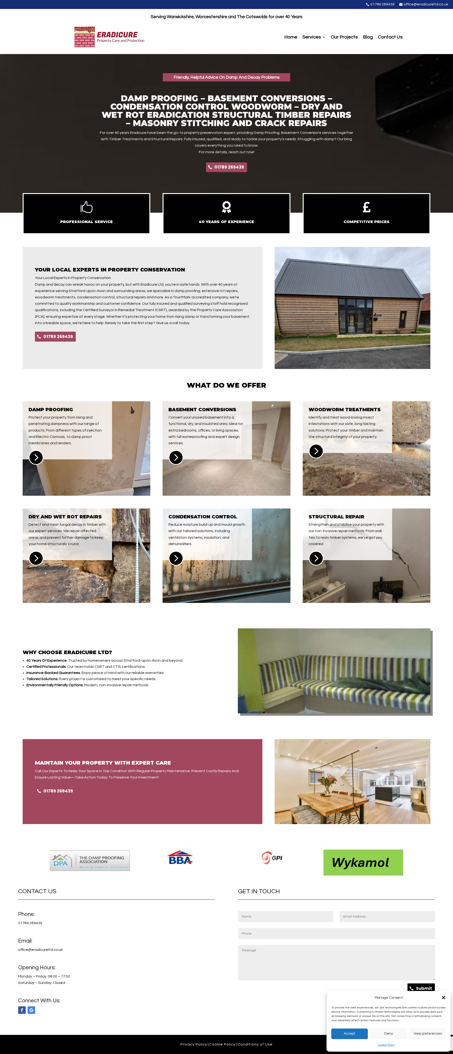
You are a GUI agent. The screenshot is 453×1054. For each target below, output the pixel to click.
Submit (424, 988)
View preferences (428, 1033)
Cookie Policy (386, 1044)
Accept (349, 1033)
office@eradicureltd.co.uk (40, 950)
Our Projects (344, 37)
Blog (368, 37)
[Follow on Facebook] (22, 1010)
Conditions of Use (255, 1044)
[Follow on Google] (31, 1010)
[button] (443, 997)
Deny (388, 1033)
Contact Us (390, 37)
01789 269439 (229, 167)
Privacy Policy (193, 1044)
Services (311, 37)
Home (290, 37)
